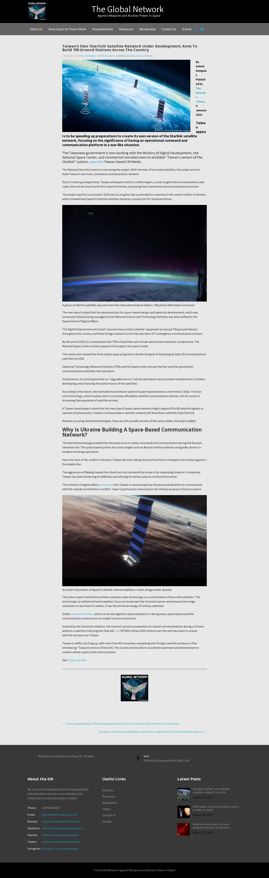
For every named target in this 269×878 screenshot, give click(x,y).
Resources (126, 29)
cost (117, 631)
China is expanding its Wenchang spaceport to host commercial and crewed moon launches (120, 723)
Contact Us (169, 29)
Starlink (131, 55)
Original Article (77, 660)
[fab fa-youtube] (202, 29)
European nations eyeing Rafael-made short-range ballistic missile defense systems (153, 732)
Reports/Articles (102, 29)
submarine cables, (82, 614)
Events (186, 29)
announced (106, 485)
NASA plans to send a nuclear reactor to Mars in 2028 (216, 808)
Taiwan (139, 55)
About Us (36, 29)
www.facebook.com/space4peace (62, 828)
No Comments (88, 55)
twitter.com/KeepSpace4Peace (61, 842)
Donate (106, 821)
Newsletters (109, 803)
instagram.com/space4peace (60, 849)
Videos (106, 809)
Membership (147, 29)
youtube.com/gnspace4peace (60, 835)
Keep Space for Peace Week (67, 29)
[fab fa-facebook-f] (195, 29)
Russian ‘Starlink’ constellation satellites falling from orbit (211, 790)
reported (96, 161)
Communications (106, 55)
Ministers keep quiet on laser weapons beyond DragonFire (211, 825)
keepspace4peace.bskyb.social (61, 821)
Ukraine (149, 55)
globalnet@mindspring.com (52, 815)
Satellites (121, 55)
